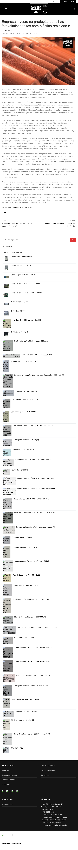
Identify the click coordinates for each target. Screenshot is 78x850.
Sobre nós (5, 770)
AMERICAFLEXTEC (64, 834)
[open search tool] (75, 9)
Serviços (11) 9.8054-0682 (53, 815)
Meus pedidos (7, 804)
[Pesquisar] (73, 240)
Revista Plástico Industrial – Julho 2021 (17, 207)
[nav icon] (5, 9)
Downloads (45, 775)
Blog (36, 33)
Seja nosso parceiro (9, 775)
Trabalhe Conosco (9, 780)
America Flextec (8, 33)
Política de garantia (48, 770)
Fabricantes (6, 784)
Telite (4, 212)
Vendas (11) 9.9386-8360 (52, 822)
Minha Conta (68, 1)
